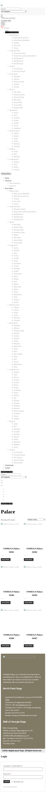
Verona (16, 48)
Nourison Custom (19, 53)
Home (7, 178)
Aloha (16, 151)
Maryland (17, 442)
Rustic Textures (19, 411)
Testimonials (9, 465)
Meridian (17, 444)
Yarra (15, 367)
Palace (16, 349)
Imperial (16, 338)
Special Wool (18, 462)
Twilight (16, 418)
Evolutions (17, 390)
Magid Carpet (14, 35)
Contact (7, 468)
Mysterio (17, 403)
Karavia (16, 436)
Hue (15, 398)
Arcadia (16, 87)
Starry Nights (18, 354)
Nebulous (17, 405)
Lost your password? (10, 786)
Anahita (16, 43)
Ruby (15, 351)
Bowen (16, 167)
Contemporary (14, 159)
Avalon (16, 120)
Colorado (17, 146)
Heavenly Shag (19, 97)
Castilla (16, 123)
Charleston (17, 128)
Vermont (16, 299)
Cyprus (16, 266)
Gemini (16, 271)
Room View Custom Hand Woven (25, 55)
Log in (7, 781)
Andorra (16, 84)
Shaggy (11, 89)
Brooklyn (17, 143)
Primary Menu (6, 174)
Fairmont (17, 268)
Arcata (16, 141)
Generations (18, 273)
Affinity (16, 133)
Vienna (16, 361)
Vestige (16, 302)
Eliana (16, 276)
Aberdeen (17, 76)
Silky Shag (17, 92)
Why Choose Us (14, 183)
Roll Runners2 (18, 61)
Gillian (16, 439)
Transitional (13, 110)
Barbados (17, 156)
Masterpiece (18, 346)
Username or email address (16, 765)
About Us (8, 180)
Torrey (16, 447)
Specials (12, 66)
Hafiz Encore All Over (21, 37)
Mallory (16, 284)
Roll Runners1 (18, 58)
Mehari (16, 235)
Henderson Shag (19, 94)
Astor (15, 164)
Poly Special (18, 457)
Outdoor (12, 149)
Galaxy (16, 393)
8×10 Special (18, 68)
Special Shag (18, 102)
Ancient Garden (19, 81)
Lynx (15, 281)
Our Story (12, 186)
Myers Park (17, 286)
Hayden (16, 395)
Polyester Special (19, 71)
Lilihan (16, 341)
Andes (16, 138)
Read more (5, 559)
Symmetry (17, 413)
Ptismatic (17, 408)
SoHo (15, 297)
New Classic (13, 74)
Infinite (16, 279)
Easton (16, 385)
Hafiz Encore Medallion (22, 40)
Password (10, 773)
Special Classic (19, 460)
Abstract (16, 162)
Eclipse (16, 387)
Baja (15, 154)
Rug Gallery (9, 188)
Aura (15, 115)
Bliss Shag (17, 99)
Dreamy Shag (18, 107)
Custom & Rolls (14, 50)
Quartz (16, 292)
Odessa (16, 289)
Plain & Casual (14, 131)
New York (17, 45)
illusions (16, 400)
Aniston (16, 136)
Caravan (16, 169)
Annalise (17, 118)
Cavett (16, 125)
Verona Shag (18, 105)
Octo (15, 359)
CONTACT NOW (7, 472)
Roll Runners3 (18, 63)
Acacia (16, 112)
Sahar (15, 356)
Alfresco (16, 79)
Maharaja (17, 343)
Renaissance (18, 294)
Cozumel (17, 431)
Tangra (16, 416)
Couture (16, 382)
